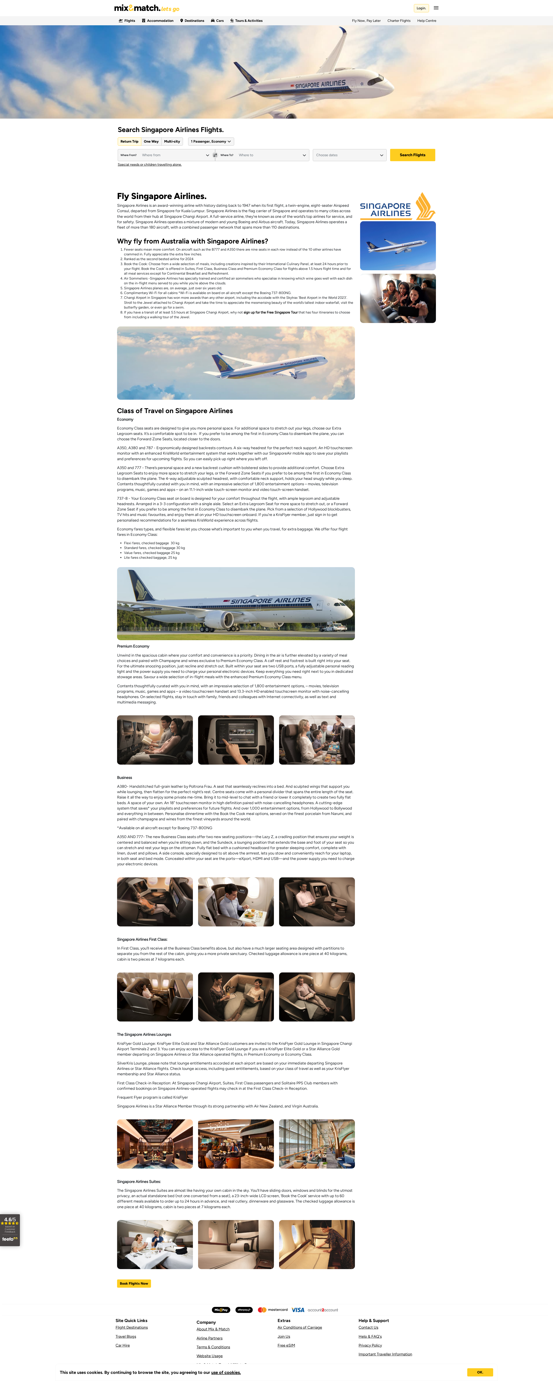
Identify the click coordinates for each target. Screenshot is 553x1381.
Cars (220, 21)
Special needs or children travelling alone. (150, 164)
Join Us (284, 1336)
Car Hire (123, 1345)
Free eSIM (286, 1345)
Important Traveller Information (385, 1354)
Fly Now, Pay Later (366, 21)
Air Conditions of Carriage (300, 1327)
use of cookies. (226, 1372)
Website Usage (210, 1356)
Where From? (129, 155)
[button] (435, 7)
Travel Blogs (126, 1336)
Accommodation (160, 21)
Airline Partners (209, 1338)
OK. (480, 1372)
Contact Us (368, 1327)
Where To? (227, 155)
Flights (129, 21)
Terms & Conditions (213, 1347)
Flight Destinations (132, 1327)
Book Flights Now (134, 1283)
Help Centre (426, 21)
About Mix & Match (213, 1329)
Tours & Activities (248, 21)
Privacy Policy (370, 1345)
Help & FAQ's (370, 1336)
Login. (421, 8)
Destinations (194, 21)
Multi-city (172, 141)
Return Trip (129, 141)
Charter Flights (399, 21)
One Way (151, 141)
